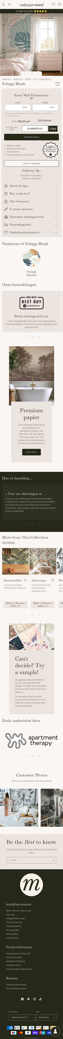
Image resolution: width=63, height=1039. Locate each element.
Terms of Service (14, 922)
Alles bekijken (8, 542)
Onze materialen (14, 957)
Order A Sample (31, 163)
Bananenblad (13, 580)
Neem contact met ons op (18, 910)
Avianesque (38, 580)
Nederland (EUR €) (20, 1017)
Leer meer (31, 452)
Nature (28, 79)
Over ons (10, 914)
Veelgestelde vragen (16, 918)
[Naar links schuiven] (25, 74)
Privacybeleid (12, 930)
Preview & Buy (31, 137)
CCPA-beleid (12, 938)
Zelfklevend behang (15, 961)
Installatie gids (13, 965)
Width (18, 102)
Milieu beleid (12, 934)
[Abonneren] (53, 860)
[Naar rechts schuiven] (38, 74)
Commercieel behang (16, 984)
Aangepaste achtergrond (18, 953)
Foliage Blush (45, 79)
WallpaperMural (34, 1038)
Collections (18, 79)
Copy (53, 128)
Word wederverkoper (16, 988)
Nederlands (44, 1017)
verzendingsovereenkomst (19, 969)
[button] (3, 4)
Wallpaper (6, 79)
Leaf (35, 79)
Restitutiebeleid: (14, 926)
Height (45, 102)
